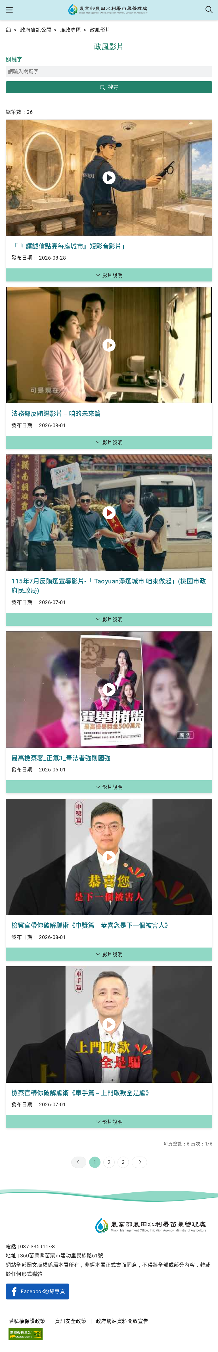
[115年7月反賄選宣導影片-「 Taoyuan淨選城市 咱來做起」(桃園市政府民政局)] (109, 512)
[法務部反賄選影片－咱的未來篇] (109, 345)
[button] (9, 10)
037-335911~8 (37, 1246)
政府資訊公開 (36, 30)
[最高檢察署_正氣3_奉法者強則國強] (109, 689)
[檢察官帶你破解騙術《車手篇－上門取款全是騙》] (109, 1024)
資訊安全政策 (70, 1321)
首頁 (9, 29)
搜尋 (113, 87)
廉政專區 (70, 30)
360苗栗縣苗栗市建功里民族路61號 (61, 1256)
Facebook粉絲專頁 (43, 1291)
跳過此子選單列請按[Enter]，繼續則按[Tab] (11, 36)
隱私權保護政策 (27, 1321)
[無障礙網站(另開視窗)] (25, 1334)
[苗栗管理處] (109, 10)
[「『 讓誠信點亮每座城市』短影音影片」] (109, 178)
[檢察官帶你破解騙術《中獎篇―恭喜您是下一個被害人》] (109, 857)
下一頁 (139, 1162)
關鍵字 (14, 59)
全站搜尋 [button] (209, 10)
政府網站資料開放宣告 (122, 1321)
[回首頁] (109, 1226)
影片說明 (112, 275)
